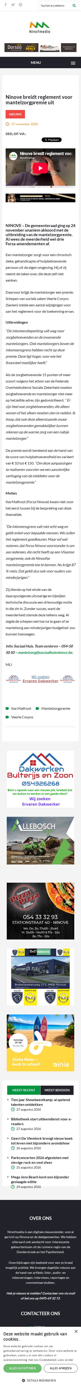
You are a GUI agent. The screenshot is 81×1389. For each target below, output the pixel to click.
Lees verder (65, 1360)
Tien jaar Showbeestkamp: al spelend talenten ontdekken (40, 1102)
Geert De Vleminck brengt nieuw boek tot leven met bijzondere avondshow (42, 1140)
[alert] (40, 1358)
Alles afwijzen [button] (61, 1368)
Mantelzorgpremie (55, 708)
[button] (40, 1380)
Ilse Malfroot (21, 708)
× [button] (76, 1331)
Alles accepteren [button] (22, 1368)
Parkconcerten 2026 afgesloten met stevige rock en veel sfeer (40, 1159)
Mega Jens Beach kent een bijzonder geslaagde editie (40, 1179)
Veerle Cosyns (22, 717)
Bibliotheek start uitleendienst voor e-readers (41, 1121)
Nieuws (15, 114)
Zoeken (74, 5)
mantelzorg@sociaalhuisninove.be (45, 652)
